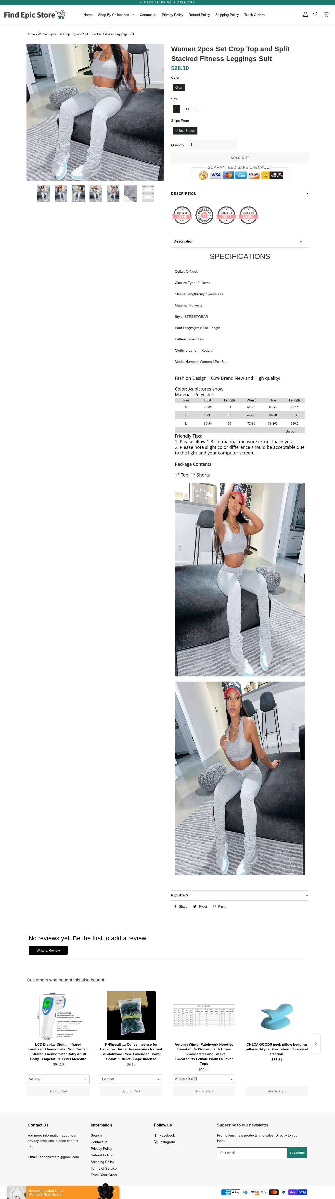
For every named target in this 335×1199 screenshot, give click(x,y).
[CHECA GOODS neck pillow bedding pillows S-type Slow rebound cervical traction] (276, 1015)
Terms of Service (104, 1168)
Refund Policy (199, 15)
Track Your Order (104, 1175)
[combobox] (58, 1079)
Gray (178, 87)
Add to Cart (58, 1091)
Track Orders (254, 15)
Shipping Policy (227, 15)
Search (96, 1135)
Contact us (148, 15)
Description (183, 241)
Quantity (177, 145)
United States (185, 131)
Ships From (180, 120)
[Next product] (316, 1043)
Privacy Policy (172, 15)
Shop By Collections (114, 15)
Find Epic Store (53, 1192)
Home (88, 15)
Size (174, 99)
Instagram (166, 1142)
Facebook (166, 1135)
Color (175, 77)
